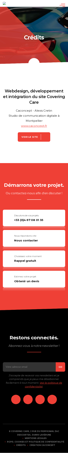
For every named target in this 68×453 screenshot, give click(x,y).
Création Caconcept (42, 445)
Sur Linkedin (16, 399)
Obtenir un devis (26, 281)
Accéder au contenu (34, 63)
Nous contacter (26, 240)
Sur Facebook (28, 399)
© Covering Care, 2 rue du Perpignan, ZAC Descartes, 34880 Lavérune (34, 433)
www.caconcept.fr (34, 126)
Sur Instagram (40, 399)
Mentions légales (36, 438)
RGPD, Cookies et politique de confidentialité (35, 442)
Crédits (21, 445)
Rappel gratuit (25, 260)
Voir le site (30, 137)
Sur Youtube (52, 399)
